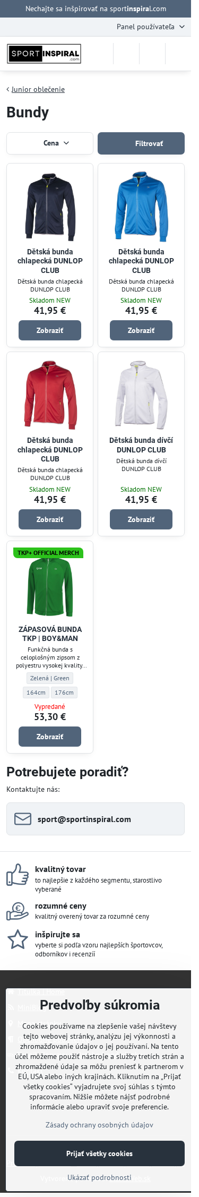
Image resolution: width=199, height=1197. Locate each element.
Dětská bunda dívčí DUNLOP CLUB (141, 445)
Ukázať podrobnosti (99, 1177)
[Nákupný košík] (152, 53)
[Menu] (178, 53)
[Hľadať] (126, 53)
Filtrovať (148, 143)
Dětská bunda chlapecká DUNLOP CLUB (50, 261)
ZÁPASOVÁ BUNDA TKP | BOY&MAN (50, 634)
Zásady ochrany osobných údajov (99, 1125)
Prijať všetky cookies (99, 1153)
